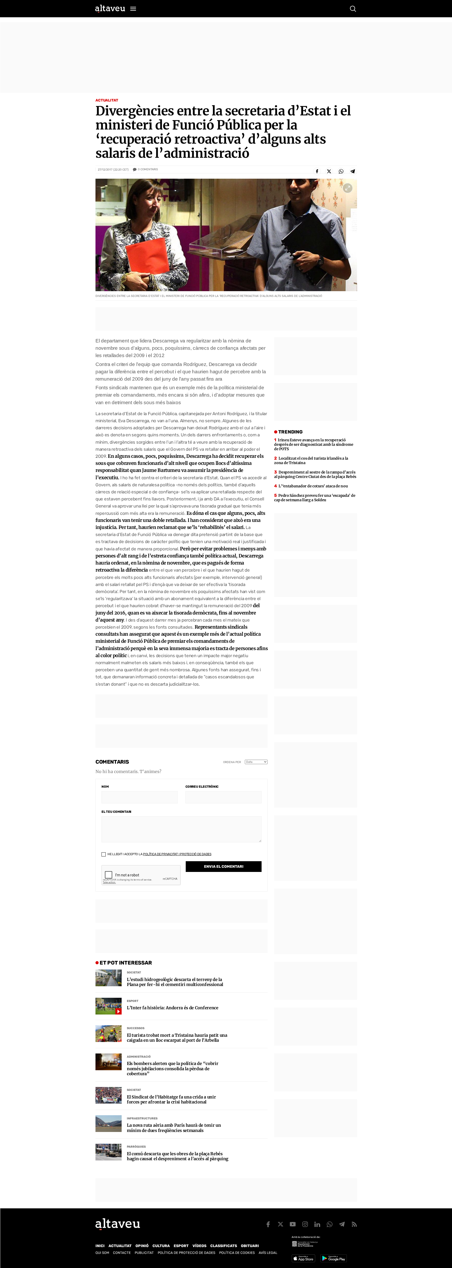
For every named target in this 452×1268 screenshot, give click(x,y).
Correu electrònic (201, 786)
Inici (100, 1246)
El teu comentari (116, 812)
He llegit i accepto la (159, 854)
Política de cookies (237, 1253)
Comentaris (148, 169)
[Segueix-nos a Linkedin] (317, 1224)
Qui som (102, 1253)
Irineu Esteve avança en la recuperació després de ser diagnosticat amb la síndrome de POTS (313, 444)
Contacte (122, 1253)
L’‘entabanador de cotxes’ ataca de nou (313, 486)
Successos (135, 1028)
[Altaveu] (110, 9)
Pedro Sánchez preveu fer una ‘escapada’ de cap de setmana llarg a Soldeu (314, 497)
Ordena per (232, 762)
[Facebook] (317, 171)
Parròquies (136, 1146)
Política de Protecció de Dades (186, 1253)
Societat (134, 972)
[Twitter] (329, 171)
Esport (132, 1001)
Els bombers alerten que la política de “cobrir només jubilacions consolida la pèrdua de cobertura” (172, 1068)
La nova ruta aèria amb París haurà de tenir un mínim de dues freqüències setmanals (174, 1128)
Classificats (223, 1246)
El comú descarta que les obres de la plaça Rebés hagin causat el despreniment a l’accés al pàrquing (177, 1156)
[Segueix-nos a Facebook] (268, 1224)
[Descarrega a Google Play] (333, 1258)
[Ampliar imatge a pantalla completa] (347, 188)
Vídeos (199, 1246)
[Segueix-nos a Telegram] (342, 1224)
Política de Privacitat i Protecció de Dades (177, 854)
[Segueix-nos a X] (280, 1224)
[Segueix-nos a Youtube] (293, 1224)
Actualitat (106, 100)
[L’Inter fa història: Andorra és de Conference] (108, 1006)
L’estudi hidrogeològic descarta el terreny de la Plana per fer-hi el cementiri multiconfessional (175, 982)
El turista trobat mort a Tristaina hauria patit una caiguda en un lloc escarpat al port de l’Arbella (177, 1038)
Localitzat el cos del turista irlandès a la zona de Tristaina (311, 460)
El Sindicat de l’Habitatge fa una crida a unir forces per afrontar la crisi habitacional (171, 1099)
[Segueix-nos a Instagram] (305, 1224)
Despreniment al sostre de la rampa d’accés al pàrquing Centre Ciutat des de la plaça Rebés (315, 474)
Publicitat (144, 1253)
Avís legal (268, 1253)
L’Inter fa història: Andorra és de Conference (172, 1007)
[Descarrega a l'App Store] (303, 1258)
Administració (139, 1056)
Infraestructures (142, 1118)
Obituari (250, 1246)
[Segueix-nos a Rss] (354, 1224)
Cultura (161, 1246)
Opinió (142, 1246)
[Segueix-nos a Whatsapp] (329, 1224)
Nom (105, 786)
